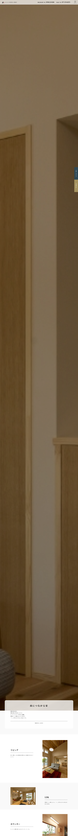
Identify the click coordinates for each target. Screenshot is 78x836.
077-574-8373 (63, 2)
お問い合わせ (76, 173)
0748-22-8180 (46, 2)
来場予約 (76, 185)
